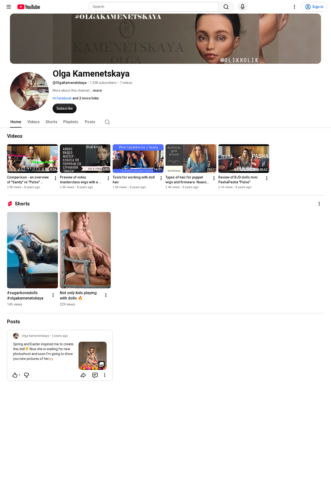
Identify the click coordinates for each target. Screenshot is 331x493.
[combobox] (155, 7)
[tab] (16, 122)
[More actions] (55, 178)
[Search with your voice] (242, 7)
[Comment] (95, 375)
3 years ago (60, 336)
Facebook (63, 98)
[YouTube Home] (28, 7)
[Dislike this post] (26, 375)
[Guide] (9, 7)
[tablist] (165, 122)
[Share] (83, 375)
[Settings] (294, 7)
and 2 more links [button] (85, 98)
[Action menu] (105, 375)
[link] (60, 356)
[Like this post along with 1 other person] (15, 375)
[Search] (226, 7)
